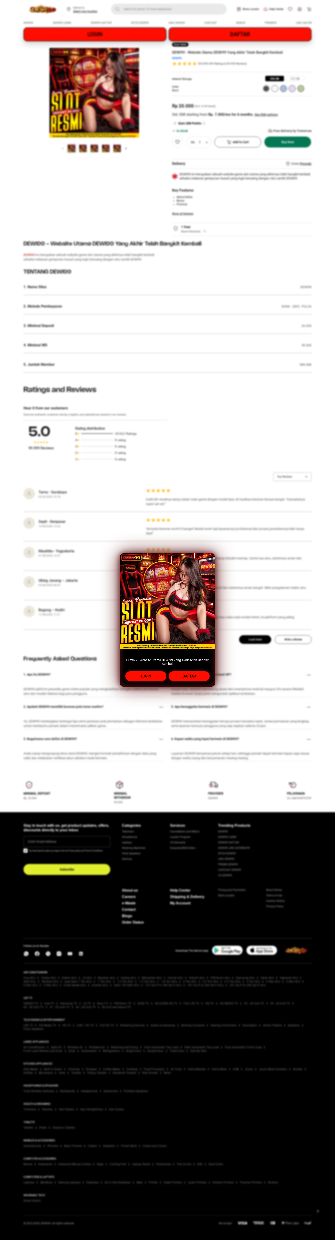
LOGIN (146, 676)
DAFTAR (189, 676)
